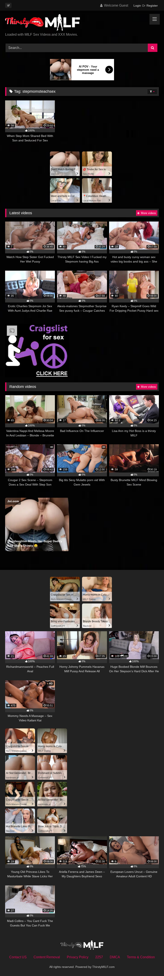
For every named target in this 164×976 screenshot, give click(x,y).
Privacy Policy (77, 957)
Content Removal (47, 957)
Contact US (18, 957)
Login (137, 5)
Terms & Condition (141, 957)
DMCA (115, 957)
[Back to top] (150, 963)
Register (152, 5)
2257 (99, 957)
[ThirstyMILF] (82, 23)
